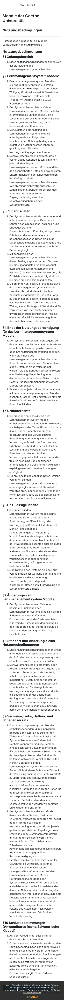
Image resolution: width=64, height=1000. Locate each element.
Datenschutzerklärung (38, 990)
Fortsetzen (32, 996)
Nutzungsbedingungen (15, 990)
